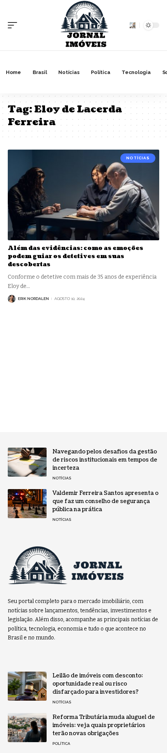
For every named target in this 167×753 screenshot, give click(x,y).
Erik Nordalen (33, 298)
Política (61, 743)
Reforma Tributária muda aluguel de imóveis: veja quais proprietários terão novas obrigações (103, 725)
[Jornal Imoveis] (83, 25)
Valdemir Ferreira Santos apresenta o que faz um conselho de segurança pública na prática (105, 501)
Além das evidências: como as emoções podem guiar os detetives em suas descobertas (75, 256)
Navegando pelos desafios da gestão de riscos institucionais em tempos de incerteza (104, 460)
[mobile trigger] (14, 25)
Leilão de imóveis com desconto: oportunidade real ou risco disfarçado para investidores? (97, 684)
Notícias (138, 158)
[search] (132, 25)
